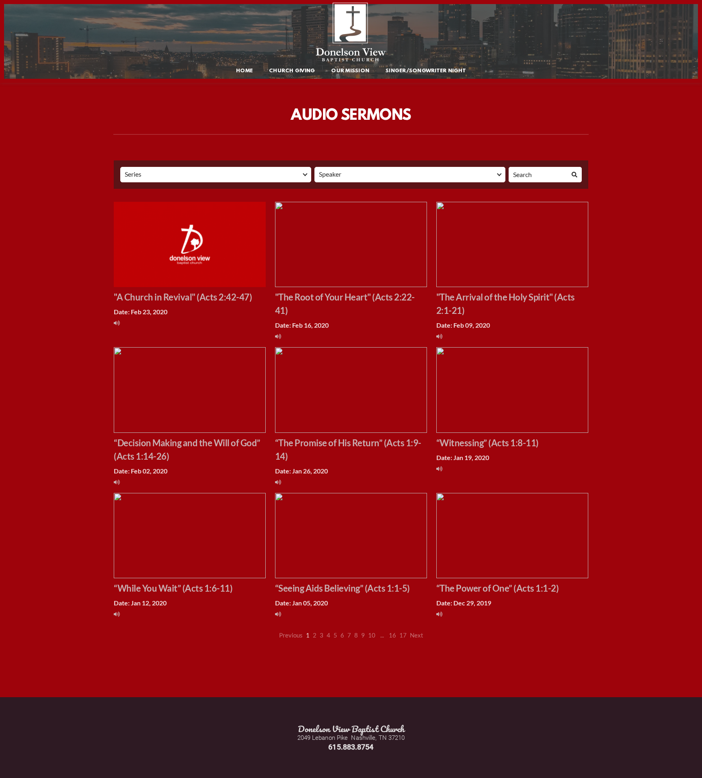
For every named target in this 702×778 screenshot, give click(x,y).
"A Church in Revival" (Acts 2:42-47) (183, 297)
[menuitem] (244, 71)
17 (403, 635)
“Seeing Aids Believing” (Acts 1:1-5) (342, 588)
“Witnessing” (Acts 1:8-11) (487, 442)
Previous (291, 635)
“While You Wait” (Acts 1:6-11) (173, 588)
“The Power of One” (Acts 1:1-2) (497, 588)
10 (371, 635)
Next (416, 635)
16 (392, 635)
